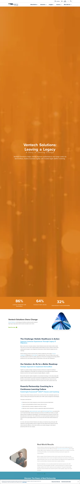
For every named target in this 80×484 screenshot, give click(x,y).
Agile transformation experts (35, 411)
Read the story (12, 327)
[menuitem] (34, 5)
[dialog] (40, 482)
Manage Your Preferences (56, 481)
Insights (51, 4)
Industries (43, 4)
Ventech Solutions (11, 322)
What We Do (33, 4)
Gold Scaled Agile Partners (47, 411)
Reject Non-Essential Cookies (66, 481)
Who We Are (67, 4)
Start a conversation (40, 479)
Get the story (40, 463)
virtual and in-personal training (63, 438)
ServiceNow (35, 355)
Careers (58, 4)
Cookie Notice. (24, 482)
